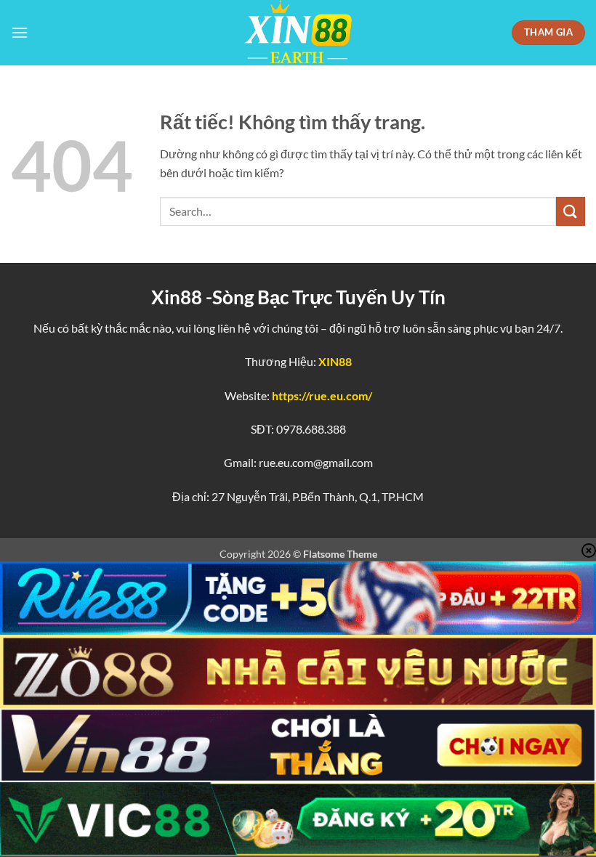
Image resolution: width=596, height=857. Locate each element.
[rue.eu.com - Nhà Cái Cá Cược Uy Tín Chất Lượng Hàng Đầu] (298, 32)
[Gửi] (570, 211)
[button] (19, 32)
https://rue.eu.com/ (322, 395)
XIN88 (335, 361)
